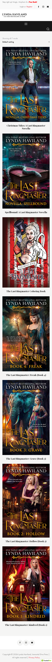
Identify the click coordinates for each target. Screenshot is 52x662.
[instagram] (43, 7)
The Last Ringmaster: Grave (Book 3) (26, 458)
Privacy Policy (34, 657)
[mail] (48, 7)
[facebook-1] (38, 7)
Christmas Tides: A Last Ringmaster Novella (26, 127)
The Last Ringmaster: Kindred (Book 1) (26, 624)
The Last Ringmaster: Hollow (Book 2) (26, 541)
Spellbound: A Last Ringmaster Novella (26, 212)
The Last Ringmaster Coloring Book (26, 291)
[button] (26, 23)
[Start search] (48, 29)
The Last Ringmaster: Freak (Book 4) (26, 374)
